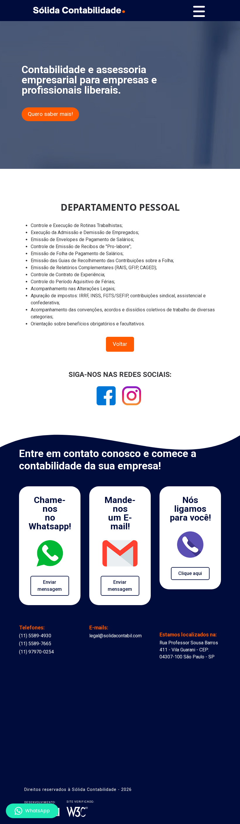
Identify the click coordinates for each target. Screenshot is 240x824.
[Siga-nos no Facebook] (106, 398)
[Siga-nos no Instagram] (132, 398)
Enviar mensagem (49, 585)
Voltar (120, 344)
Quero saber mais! (50, 114)
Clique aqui (190, 573)
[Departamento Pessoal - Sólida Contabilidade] (79, 9)
